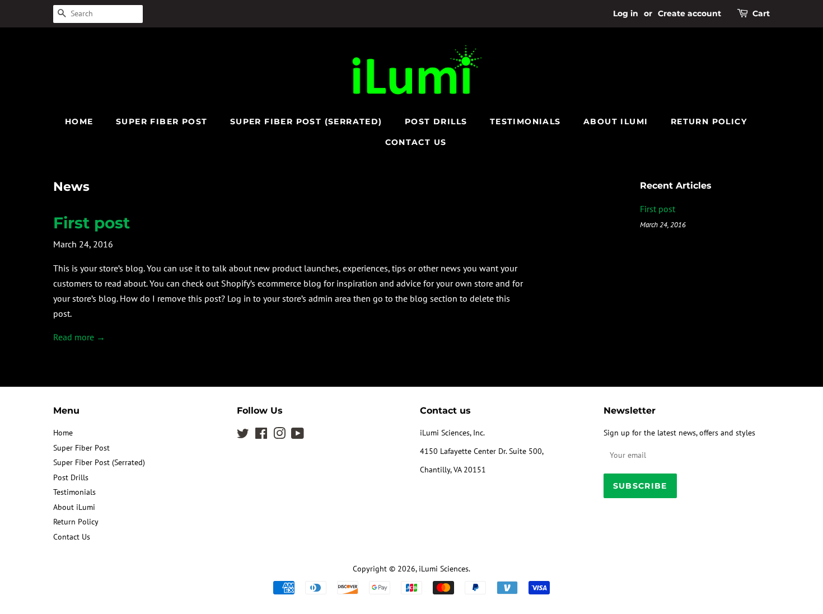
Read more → (79, 337)
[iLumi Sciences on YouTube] (297, 435)
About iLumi (615, 121)
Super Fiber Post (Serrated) (306, 121)
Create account (689, 13)
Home (79, 121)
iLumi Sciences (444, 569)
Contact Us (416, 142)
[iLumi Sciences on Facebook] (261, 435)
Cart (761, 13)
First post (91, 222)
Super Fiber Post (161, 121)
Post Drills (436, 121)
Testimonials (525, 121)
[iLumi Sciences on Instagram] (279, 435)
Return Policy (709, 121)
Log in (625, 13)
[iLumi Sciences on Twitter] (243, 435)
